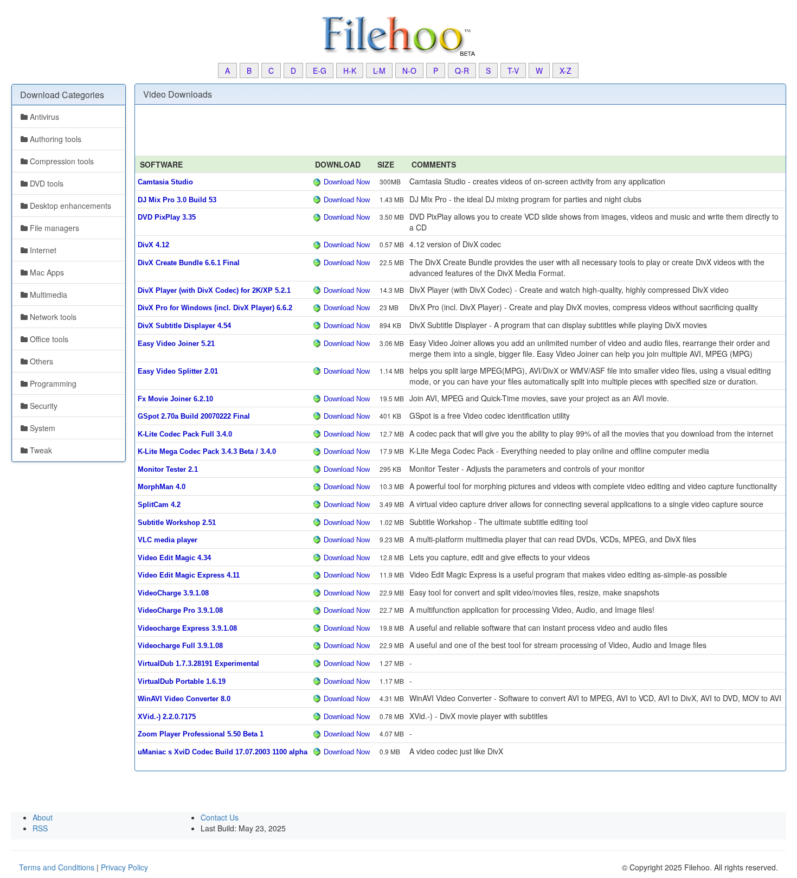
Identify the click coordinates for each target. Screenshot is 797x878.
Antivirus (43, 116)
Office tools (48, 339)
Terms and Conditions (56, 867)
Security (42, 405)
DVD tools (45, 183)
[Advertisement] (54, 636)
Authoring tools (54, 138)
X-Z (565, 70)
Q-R (462, 70)
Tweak (40, 450)
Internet (42, 250)
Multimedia (47, 294)
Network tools (52, 316)
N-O (409, 70)
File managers (53, 227)
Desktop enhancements (69, 205)
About (43, 817)
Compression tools (61, 161)
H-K (349, 70)
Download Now (347, 182)
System (41, 427)
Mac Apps (46, 272)
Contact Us (220, 817)
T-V (513, 70)
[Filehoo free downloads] (398, 35)
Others (40, 361)
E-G (319, 70)
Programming (52, 383)
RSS (40, 828)
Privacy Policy (124, 867)
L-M (379, 70)
